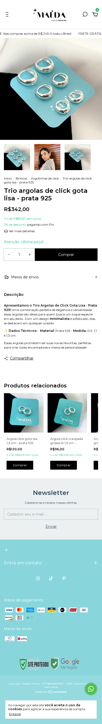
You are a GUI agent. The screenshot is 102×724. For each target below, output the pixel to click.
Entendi (15, 714)
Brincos (21, 178)
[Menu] (8, 15)
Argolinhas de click (45, 178)
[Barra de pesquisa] (85, 15)
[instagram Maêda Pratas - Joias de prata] (38, 578)
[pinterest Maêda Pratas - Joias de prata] (64, 578)
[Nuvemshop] (51, 692)
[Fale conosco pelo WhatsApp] (91, 689)
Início (8, 178)
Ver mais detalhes (21, 231)
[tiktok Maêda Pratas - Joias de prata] (51, 578)
